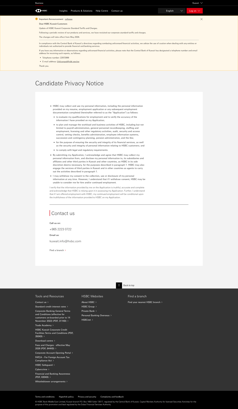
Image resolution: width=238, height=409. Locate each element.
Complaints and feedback (112, 396)
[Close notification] (201, 19)
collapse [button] (68, 19)
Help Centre (102, 10)
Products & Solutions (81, 10)
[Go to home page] (42, 10)
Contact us (117, 10)
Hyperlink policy (66, 396)
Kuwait (196, 3)
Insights (63, 10)
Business (39, 3)
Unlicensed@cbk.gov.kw (68, 61)
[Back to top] (119, 285)
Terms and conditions (45, 396)
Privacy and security (87, 396)
